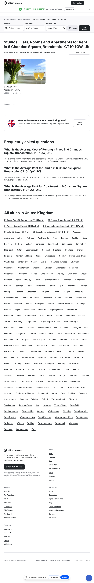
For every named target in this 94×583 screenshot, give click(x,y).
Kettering (18, 321)
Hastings (81, 303)
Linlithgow (76, 327)
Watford (40, 411)
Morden (63, 339)
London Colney (46, 333)
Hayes (17, 309)
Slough (62, 375)
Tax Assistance (9, 495)
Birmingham (81, 244)
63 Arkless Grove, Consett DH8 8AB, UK (65, 220)
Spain (51, 453)
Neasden (74, 339)
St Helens (8, 387)
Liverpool (8, 333)
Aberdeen (77, 232)
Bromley (62, 256)
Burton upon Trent (77, 256)
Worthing (8, 429)
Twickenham (9, 405)
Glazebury (78, 292)
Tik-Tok (6, 540)
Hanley (28, 303)
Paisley (80, 351)
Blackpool (8, 250)
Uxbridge (47, 405)
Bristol (38, 256)
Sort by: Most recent (77, 52)
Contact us (53, 495)
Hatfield (7, 309)
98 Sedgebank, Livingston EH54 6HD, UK (51, 232)
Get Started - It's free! (14, 467)
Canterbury (23, 262)
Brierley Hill (81, 250)
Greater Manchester (30, 297)
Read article (79, 123)
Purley (27, 363)
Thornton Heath (58, 399)
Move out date (51, 23)
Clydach (48, 268)
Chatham (75, 262)
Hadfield (68, 297)
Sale (67, 369)
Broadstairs (50, 256)
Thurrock (73, 399)
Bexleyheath (53, 244)
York (34, 429)
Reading (61, 363)
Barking (64, 238)
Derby (18, 280)
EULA (88, 560)
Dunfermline (80, 280)
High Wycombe (56, 309)
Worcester (73, 423)
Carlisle (44, 262)
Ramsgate (49, 363)
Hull (42, 315)
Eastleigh (19, 286)
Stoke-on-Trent (42, 387)
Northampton (10, 351)
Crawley (60, 274)
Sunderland (43, 393)
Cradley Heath (47, 274)
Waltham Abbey (11, 411)
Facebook (7, 533)
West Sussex (82, 417)
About (51, 491)
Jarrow (7, 321)
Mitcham (52, 339)
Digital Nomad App (56, 499)
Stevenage (75, 381)
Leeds (20, 327)
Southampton (10, 381)
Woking (30, 423)
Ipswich (81, 315)
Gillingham (44, 292)
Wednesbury (53, 411)
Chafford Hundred (59, 262)
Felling (7, 292)
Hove (19, 315)
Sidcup (42, 375)
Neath (84, 339)
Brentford (69, 250)
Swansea (24, 399)
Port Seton (65, 357)
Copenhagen (10, 274)
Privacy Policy (41, 560)
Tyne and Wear (25, 405)
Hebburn (42, 309)
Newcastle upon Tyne (45, 345)
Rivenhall (8, 369)
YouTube (7, 537)
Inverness (70, 315)
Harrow (51, 303)
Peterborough (28, 357)
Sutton (54, 393)
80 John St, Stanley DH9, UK (16, 232)
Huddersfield (30, 315)
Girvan (56, 292)
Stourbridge (58, 387)
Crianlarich (72, 274)
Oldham (60, 351)
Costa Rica (53, 465)
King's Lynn (31, 321)
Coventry (23, 274)
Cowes (34, 274)
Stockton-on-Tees (24, 387)
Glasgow (66, 292)
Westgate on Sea (27, 417)
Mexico (51, 480)
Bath (85, 238)
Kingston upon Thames (50, 321)
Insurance (7, 499)
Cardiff (34, 262)
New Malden (64, 345)
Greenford (47, 297)
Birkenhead (67, 244)
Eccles (29, 286)
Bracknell (46, 250)
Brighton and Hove (23, 256)
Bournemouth (32, 250)
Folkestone (18, 292)
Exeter (84, 286)
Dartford (8, 280)
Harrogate (39, 303)
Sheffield (31, 375)
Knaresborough (71, 321)
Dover (37, 280)
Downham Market (51, 280)
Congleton (73, 268)
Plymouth (41, 357)
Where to (7, 23)
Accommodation (10, 19)
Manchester (83, 333)
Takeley (34, 399)
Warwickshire (27, 411)
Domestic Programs (56, 510)
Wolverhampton (45, 423)
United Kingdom (24, 19)
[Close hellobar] (89, 9)
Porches (53, 357)
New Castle (27, 345)
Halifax (7, 303)
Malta (51, 472)
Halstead (18, 303)
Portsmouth (78, 357)
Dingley (27, 280)
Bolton (19, 250)
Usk (37, 405)
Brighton (8, 256)
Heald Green (29, 309)
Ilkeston (58, 315)
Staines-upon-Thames (57, 381)
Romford (31, 369)
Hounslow (8, 315)
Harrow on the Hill (65, 303)
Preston (7, 363)
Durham (7, 286)
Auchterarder (43, 238)
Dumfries (67, 280)
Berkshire (40, 244)
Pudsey (18, 363)
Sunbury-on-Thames (25, 393)
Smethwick (74, 375)
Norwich (23, 351)
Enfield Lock (72, 286)
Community (8, 506)
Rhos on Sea (74, 363)
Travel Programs (55, 506)
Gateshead (31, 292)
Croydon (85, 274)
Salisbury (8, 375)
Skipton (52, 375)
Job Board (8, 514)
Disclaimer (66, 560)
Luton (59, 333)
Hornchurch (72, 309)
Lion (86, 327)
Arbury (20, 238)
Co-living (52, 514)
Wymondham (22, 429)
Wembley (67, 411)
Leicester (30, 327)
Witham (20, 423)
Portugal (52, 457)
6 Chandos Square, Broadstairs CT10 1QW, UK (63, 226)
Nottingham (36, 351)
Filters (74, 28)
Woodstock (60, 423)
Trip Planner (8, 510)
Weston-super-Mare (64, 417)
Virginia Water (60, 405)
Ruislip (42, 369)
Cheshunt (37, 268)
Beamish (8, 244)
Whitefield (8, 423)
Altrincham (9, 238)
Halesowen (81, 297)
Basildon (75, 238)
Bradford (57, 250)
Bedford (18, 244)
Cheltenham (23, 268)
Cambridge (9, 262)
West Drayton (10, 417)
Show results (84, 28)
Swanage (83, 393)
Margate (25, 339)
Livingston (20, 333)
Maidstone (70, 333)
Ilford (49, 315)
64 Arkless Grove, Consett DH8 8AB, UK (21, 226)
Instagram (7, 529)
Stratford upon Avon (76, 387)
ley (55, 327)
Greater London (11, 297)
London (32, 333)
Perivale (14, 357)
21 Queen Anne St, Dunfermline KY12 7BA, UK (24, 220)
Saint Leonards (55, 369)
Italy (50, 461)
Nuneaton (49, 351)
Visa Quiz (7, 503)
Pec (5, 357)
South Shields (26, 381)
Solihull (85, 375)
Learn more (69, 9)
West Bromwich (81, 411)
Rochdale (20, 369)
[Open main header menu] (88, 3)
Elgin (61, 286)
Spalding (39, 381)
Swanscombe (10, 399)
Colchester (60, 268)
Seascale (20, 375)
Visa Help (7, 491)
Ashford (30, 238)
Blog (50, 503)
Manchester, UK (11, 339)
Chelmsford (9, 268)
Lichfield (64, 327)
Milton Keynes (39, 339)
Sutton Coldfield (68, 393)
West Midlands (44, 417)
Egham (52, 286)
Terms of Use (55, 560)
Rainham (38, 363)
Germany (52, 476)
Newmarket (78, 345)
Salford (76, 369)
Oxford (71, 351)
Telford (45, 399)
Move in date (29, 23)
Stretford (8, 393)
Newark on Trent (11, 345)
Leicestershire (44, 327)
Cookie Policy (78, 560)
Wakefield (74, 405)
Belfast (29, 244)
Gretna (58, 297)
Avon (55, 238)
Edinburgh (40, 286)
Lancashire (9, 327)
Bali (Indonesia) (54, 469)
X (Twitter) (8, 544)
